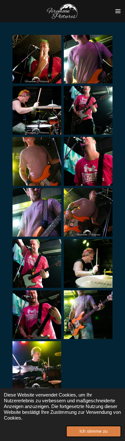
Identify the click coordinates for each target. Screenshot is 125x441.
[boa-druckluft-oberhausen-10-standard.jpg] (37, 314)
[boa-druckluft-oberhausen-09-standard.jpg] (88, 161)
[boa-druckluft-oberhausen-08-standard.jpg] (88, 110)
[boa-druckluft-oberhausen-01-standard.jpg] (37, 59)
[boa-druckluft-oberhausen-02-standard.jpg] (88, 59)
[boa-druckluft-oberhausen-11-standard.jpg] (88, 314)
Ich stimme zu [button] (93, 431)
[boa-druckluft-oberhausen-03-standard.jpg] (37, 110)
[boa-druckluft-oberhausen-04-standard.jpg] (88, 263)
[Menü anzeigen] (118, 11)
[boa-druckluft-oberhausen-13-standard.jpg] (37, 365)
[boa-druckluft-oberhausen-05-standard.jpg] (37, 161)
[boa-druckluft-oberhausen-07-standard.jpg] (37, 263)
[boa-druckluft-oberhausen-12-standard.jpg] (37, 212)
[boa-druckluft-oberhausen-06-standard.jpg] (88, 212)
